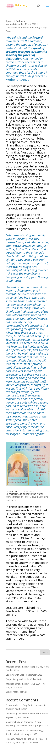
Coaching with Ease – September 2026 (24, 674)
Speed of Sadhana (16, 21)
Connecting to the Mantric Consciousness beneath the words (24, 492)
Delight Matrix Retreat (16, 691)
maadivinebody (15, 24)
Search (45, 652)
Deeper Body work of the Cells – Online (24, 679)
